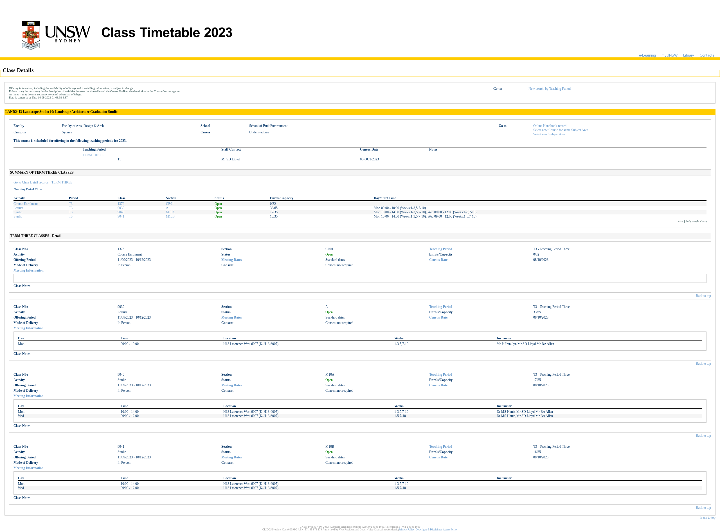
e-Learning (647, 55)
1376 (121, 204)
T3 (71, 204)
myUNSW (670, 55)
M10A (170, 212)
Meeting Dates (231, 260)
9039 (121, 208)
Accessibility (450, 529)
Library (688, 55)
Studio (18, 212)
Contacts (707, 55)
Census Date (438, 260)
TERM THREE (93, 155)
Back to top (703, 296)
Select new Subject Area (549, 134)
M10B (170, 216)
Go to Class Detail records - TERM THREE (43, 182)
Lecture (18, 208)
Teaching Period (440, 249)
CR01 (170, 204)
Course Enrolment (26, 204)
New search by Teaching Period (549, 89)
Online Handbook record (549, 126)
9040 (121, 212)
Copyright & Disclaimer (429, 529)
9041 (121, 216)
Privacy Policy (407, 529)
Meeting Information (29, 270)
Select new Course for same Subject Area (560, 130)
